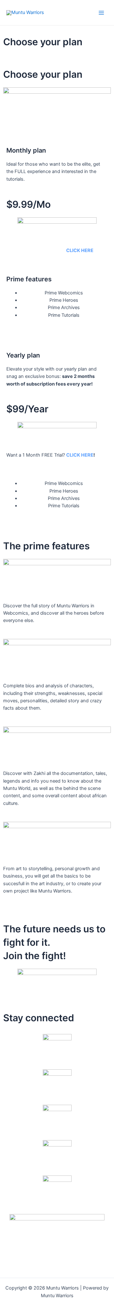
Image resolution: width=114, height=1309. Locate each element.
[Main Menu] (101, 12)
